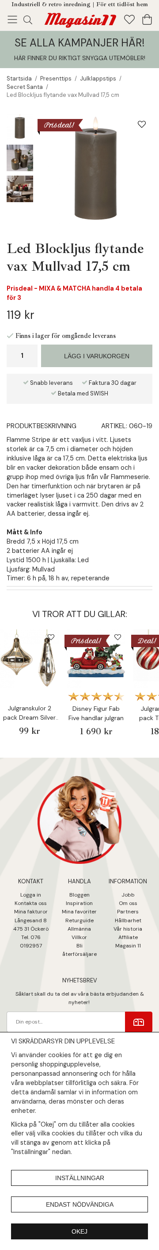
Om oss (128, 903)
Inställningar (79, 1177)
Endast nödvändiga (80, 1204)
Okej (79, 1231)
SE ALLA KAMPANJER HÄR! (79, 43)
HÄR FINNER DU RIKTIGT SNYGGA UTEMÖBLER (79, 58)
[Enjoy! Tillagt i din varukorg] (79, 19)
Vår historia (128, 928)
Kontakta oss (31, 903)
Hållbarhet (128, 920)
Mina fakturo (29, 911)
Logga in (30, 894)
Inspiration (79, 903)
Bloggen (79, 894)
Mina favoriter (79, 911)
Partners (128, 911)
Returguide (79, 920)
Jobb (128, 894)
